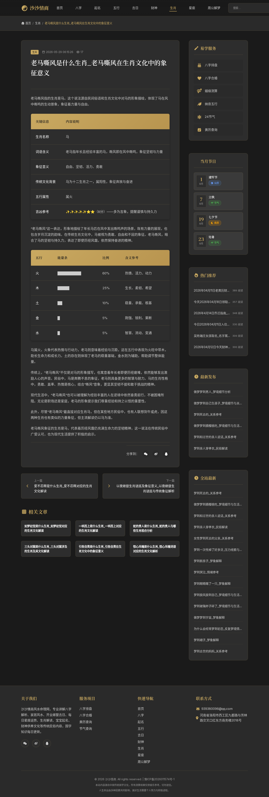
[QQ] (166, 454)
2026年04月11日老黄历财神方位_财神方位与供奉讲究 (212, 290)
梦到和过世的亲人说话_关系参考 (215, 437)
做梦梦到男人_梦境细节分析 (212, 392)
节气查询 (85, 729)
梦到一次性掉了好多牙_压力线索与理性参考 (218, 550)
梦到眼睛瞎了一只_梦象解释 (212, 583)
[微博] (156, 454)
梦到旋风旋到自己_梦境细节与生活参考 (218, 595)
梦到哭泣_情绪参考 (206, 572)
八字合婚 (85, 715)
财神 (154, 8)
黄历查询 (85, 722)
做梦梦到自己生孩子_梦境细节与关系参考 (218, 403)
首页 (60, 8)
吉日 (135, 8)
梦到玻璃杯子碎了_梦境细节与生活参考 (218, 606)
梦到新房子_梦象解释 (208, 561)
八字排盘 (85, 709)
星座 (192, 8)
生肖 (173, 8)
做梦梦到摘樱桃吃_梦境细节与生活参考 (218, 426)
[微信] (145, 454)
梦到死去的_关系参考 (208, 414)
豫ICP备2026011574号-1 (159, 779)
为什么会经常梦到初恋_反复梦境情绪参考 (218, 629)
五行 (116, 8)
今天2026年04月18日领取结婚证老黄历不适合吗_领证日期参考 (212, 302)
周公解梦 (214, 8)
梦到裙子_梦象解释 (206, 640)
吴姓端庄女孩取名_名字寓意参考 (212, 336)
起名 (97, 8)
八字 (78, 8)
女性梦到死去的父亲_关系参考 (214, 538)
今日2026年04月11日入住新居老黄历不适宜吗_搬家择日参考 (212, 324)
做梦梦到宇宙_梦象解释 (209, 617)
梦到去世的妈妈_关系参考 (211, 651)
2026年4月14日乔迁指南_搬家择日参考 (212, 313)
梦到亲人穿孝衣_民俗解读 (211, 448)
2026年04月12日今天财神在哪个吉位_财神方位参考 (212, 347)
